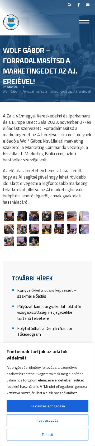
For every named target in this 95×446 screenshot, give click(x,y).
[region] (47, 394)
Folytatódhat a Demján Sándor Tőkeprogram (44, 331)
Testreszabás (47, 420)
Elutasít (47, 434)
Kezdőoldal (10, 86)
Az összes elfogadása (47, 406)
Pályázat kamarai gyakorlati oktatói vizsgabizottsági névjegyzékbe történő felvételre (49, 312)
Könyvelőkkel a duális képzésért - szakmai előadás (46, 293)
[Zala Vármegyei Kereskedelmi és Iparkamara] (11, 22)
